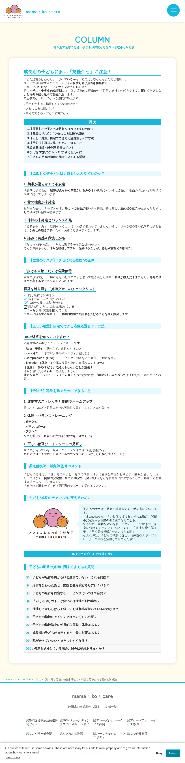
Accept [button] (173, 753)
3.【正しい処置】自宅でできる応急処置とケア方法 (60, 138)
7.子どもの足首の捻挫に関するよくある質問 (56, 156)
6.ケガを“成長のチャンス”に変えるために (54, 152)
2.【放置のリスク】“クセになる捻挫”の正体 (56, 133)
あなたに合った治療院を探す (94, 553)
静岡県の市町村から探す (84, 706)
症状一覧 (111, 706)
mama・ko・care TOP (18, 679)
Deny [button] (159, 753)
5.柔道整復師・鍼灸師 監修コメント (50, 147)
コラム (37, 679)
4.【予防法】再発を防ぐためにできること (54, 142)
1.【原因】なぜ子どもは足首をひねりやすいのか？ (60, 128)
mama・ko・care (43, 11)
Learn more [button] (13, 757)
